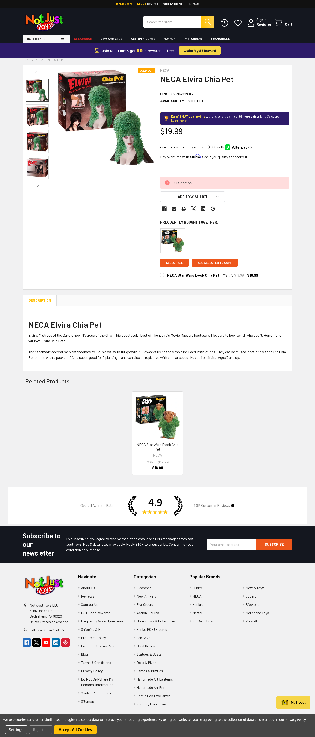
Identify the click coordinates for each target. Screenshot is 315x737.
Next (37, 186)
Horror (169, 39)
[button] (192, 196)
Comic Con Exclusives (154, 695)
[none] (105, 117)
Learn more (179, 120)
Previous (37, 72)
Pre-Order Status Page (98, 646)
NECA (197, 596)
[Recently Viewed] (225, 23)
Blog (84, 654)
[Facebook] (164, 209)
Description (40, 300)
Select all (174, 263)
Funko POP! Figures (152, 629)
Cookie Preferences (96, 693)
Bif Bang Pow (202, 621)
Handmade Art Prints (153, 687)
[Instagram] (56, 642)
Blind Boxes (146, 646)
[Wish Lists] (239, 23)
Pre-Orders (193, 39)
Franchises (220, 39)
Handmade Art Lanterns (155, 679)
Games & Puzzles (150, 671)
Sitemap (87, 701)
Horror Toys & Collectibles (156, 621)
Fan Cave (143, 637)
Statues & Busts (149, 654)
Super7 (251, 596)
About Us (88, 588)
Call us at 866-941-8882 (47, 630)
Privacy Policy (92, 671)
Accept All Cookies (75, 729)
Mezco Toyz (255, 588)
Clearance (83, 39)
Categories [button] (36, 39)
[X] (193, 209)
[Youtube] (46, 642)
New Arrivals (111, 39)
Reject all (40, 729)
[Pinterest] (213, 209)
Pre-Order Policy (93, 637)
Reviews (87, 596)
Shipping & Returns (95, 629)
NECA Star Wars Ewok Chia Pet (193, 275)
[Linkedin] (203, 209)
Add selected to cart (215, 263)
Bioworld (252, 604)
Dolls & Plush (146, 662)
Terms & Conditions (96, 662)
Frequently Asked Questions (102, 621)
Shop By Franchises (152, 704)
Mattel (197, 612)
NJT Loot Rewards (95, 612)
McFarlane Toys (257, 612)
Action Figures (143, 39)
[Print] (184, 209)
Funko (197, 588)
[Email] (174, 209)
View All (252, 621)
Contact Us (89, 604)
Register (263, 24)
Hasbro (197, 604)
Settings (16, 729)
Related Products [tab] (47, 381)
